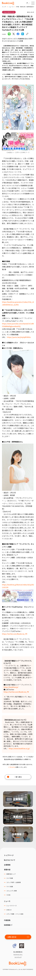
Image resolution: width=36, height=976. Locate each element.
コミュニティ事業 (11, 891)
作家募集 (7, 920)
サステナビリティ (18, 954)
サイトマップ (18, 957)
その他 (8, 895)
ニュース (11, 6)
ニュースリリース (9, 12)
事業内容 (7, 869)
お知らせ (9, 910)
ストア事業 (9, 878)
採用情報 (7, 925)
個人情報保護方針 (18, 952)
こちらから (11, 767)
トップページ (9, 855)
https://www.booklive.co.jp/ (19, 748)
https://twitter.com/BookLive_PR (14, 634)
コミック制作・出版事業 (13, 882)
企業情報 (7, 865)
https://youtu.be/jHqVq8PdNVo (19, 337)
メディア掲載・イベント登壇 (14, 914)
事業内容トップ (11, 874)
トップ (4, 6)
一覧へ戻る (18, 777)
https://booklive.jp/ (11, 687)
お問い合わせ (12, 937)
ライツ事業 (9, 886)
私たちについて (9, 860)
